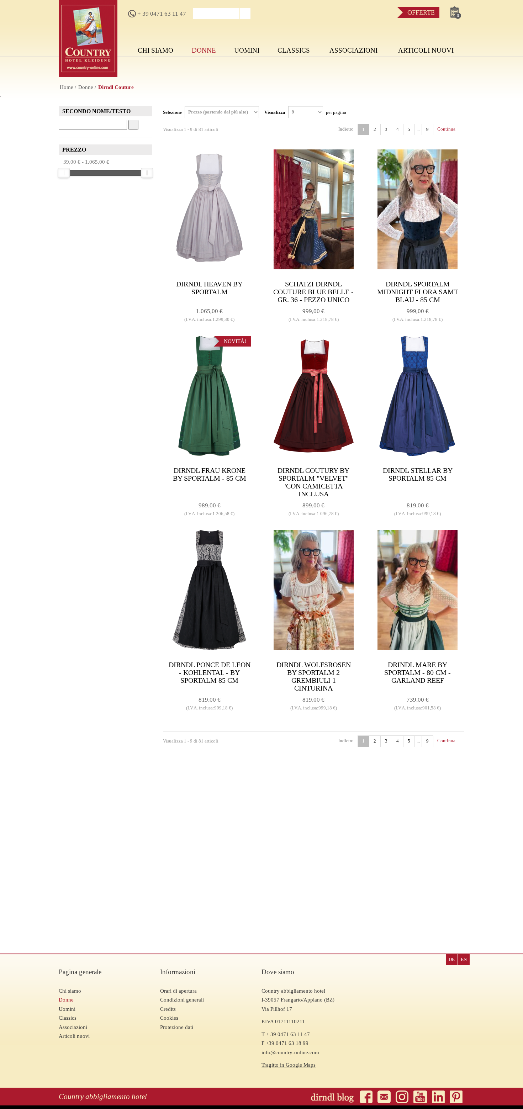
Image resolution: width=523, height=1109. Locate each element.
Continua (446, 129)
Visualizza (305, 112)
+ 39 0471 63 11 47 (161, 13)
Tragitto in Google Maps (289, 1065)
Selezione (173, 112)
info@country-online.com (290, 1052)
